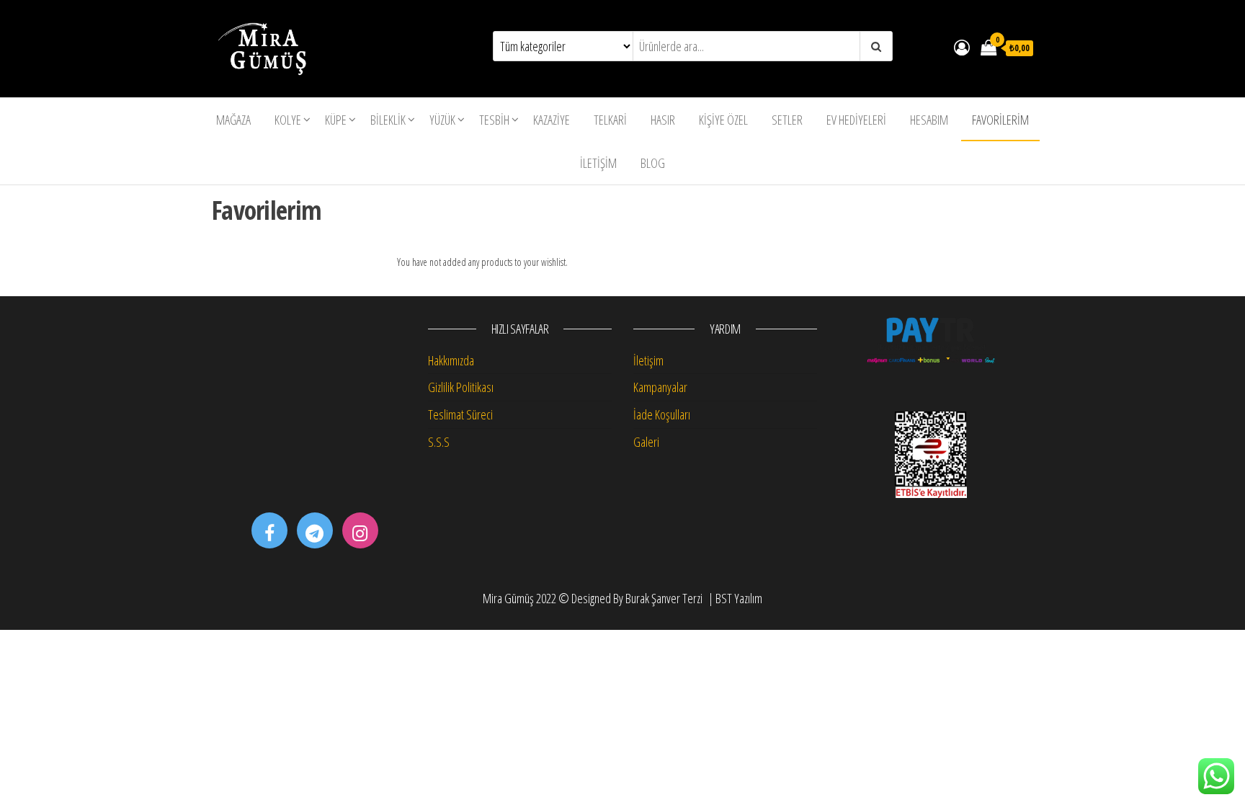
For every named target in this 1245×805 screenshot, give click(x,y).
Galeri (646, 441)
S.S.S (439, 441)
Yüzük (442, 119)
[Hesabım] (962, 47)
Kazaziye (551, 119)
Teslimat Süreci (460, 414)
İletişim (598, 163)
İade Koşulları (661, 414)
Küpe (336, 119)
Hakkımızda (451, 360)
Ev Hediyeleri (856, 119)
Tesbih (494, 119)
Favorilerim (1000, 119)
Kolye (288, 119)
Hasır (663, 119)
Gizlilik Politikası (461, 387)
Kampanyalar (660, 387)
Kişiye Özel (723, 119)
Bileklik (388, 119)
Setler (787, 119)
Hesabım (929, 119)
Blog (653, 163)
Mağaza (233, 119)
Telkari (610, 119)
